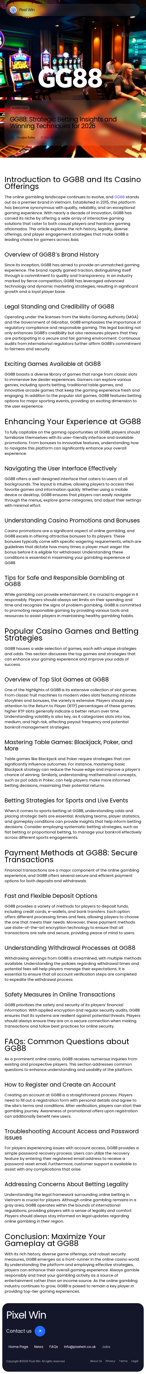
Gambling (20, 108)
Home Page (18, 1346)
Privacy (110, 1361)
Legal (134, 1361)
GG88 (119, 197)
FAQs (53, 1346)
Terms (123, 1361)
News (38, 1346)
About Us (96, 1361)
